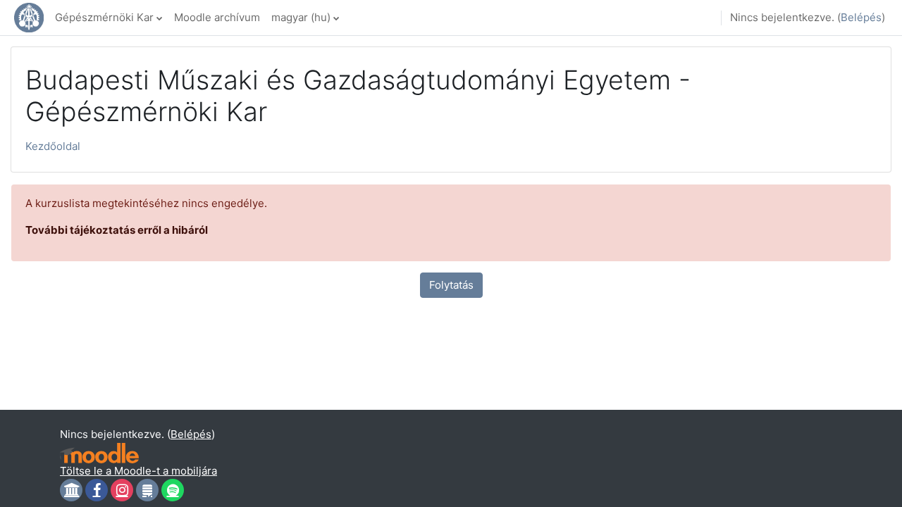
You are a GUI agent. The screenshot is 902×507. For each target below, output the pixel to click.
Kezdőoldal (52, 146)
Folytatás (451, 285)
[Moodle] (99, 453)
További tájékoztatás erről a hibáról (116, 230)
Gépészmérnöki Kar (104, 17)
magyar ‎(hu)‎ (300, 17)
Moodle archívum (217, 17)
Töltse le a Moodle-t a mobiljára (138, 470)
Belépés (861, 17)
